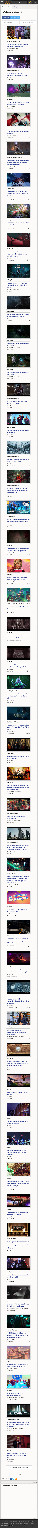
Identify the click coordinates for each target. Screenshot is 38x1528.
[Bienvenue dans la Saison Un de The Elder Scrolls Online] (18, 32)
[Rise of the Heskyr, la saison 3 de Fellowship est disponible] (18, 90)
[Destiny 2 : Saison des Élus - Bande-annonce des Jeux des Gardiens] (18, 1138)
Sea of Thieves (11, 873)
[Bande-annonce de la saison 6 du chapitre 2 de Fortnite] (18, 1200)
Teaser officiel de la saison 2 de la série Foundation (18, 757)
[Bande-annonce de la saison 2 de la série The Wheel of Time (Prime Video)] (18, 713)
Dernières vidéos (6, 7)
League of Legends (12, 1330)
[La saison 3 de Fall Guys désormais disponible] (18, 1381)
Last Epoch (10, 220)
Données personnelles (16, 1524)
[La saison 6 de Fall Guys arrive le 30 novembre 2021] (18, 897)
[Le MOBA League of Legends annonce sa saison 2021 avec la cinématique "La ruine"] (18, 1321)
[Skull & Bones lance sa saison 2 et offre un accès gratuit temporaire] (18, 507)
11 (29, 526)
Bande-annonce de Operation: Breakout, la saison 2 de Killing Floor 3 (17, 285)
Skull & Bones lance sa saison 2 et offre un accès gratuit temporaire (18, 521)
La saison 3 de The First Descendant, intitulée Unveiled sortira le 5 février (17, 254)
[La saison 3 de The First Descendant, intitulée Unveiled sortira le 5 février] (18, 240)
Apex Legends (11, 1301)
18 (29, 555)
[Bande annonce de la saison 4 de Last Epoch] (18, 211)
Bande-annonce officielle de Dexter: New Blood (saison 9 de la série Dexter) (18, 1001)
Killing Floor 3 (11, 189)
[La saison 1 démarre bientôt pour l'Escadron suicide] (18, 595)
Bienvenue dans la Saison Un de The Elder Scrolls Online (17, 45)
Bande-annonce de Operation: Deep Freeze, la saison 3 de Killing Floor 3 (18, 194)
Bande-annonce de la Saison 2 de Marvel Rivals (18, 431)
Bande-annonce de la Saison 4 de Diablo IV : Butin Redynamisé (18, 550)
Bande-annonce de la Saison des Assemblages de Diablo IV (18, 637)
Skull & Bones (11, 516)
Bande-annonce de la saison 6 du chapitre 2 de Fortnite (18, 1214)
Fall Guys (9, 906)
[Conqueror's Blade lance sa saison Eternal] (18, 804)
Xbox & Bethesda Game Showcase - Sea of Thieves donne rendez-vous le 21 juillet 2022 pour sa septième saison (18, 880)
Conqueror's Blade (12, 813)
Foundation (10, 753)
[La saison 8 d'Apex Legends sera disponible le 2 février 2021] (18, 1292)
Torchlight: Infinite (12, 691)
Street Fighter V (11, 1239)
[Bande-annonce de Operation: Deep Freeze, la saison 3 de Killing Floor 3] (18, 179)
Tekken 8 (9, 575)
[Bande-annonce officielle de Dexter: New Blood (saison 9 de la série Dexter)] (18, 987)
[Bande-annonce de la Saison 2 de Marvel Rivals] (18, 418)
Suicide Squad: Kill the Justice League (18, 604)
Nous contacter (8, 1525)
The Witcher (10, 311)
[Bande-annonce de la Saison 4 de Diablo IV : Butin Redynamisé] (18, 536)
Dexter (8, 996)
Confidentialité (4, 1524)
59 (29, 762)
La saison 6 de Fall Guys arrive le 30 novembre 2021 (18, 911)
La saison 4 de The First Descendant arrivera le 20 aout (17, 74)
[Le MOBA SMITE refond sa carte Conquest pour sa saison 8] (18, 1352)
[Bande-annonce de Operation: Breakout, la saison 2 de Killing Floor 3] (18, 271)
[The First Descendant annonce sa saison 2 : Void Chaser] (18, 447)
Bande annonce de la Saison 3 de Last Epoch (18, 344)
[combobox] (10, 22)
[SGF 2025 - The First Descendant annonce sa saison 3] (18, 389)
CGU (31, 1522)
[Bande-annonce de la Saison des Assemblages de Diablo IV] (18, 624)
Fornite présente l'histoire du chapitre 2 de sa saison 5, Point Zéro (17, 1455)
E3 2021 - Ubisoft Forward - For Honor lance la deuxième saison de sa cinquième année (17, 1063)
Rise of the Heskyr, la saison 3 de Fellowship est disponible (18, 103)
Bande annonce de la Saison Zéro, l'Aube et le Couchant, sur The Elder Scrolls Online (18, 163)
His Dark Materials (12, 842)
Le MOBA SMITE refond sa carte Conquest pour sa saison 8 (17, 1365)
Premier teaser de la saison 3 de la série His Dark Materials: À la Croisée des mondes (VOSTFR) (18, 847)
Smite (8, 1361)
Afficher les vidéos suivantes (19, 1467)
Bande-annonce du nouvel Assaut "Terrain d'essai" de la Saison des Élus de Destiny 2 (18, 1183)
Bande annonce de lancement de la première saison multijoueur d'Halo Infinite (17, 941)
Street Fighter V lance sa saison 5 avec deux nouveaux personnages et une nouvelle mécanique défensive (18, 1245)
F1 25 (8, 128)
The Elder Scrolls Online (14, 41)
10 (29, 169)
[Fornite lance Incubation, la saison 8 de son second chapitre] (18, 958)
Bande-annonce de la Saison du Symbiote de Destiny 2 (17, 1122)
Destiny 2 (9, 1118)
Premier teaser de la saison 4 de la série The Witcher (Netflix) (18, 315)
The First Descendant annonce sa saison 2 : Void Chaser (18, 460)
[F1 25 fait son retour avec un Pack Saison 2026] (18, 119)
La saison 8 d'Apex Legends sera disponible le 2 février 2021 (18, 1305)
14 (29, 320)
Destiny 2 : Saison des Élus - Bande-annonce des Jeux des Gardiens (16, 1152)
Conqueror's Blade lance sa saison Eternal (16, 817)
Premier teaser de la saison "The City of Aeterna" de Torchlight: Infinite (17, 696)
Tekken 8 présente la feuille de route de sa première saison (17, 579)
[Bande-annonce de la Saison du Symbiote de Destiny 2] (18, 1109)
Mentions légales (24, 1522)
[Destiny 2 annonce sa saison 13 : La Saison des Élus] (18, 1263)
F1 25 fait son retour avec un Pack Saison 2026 (18, 132)
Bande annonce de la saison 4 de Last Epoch (18, 224)
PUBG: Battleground (13, 1419)
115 (29, 733)
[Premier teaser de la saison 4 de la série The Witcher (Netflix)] (18, 302)
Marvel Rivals (11, 427)
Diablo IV (9, 546)
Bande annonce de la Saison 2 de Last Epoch (18, 373)
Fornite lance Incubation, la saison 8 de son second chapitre (17, 971)
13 (29, 260)
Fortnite (9, 967)
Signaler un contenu (28, 1524)
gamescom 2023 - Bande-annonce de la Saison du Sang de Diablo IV (18, 666)
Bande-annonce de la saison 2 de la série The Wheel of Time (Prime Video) (18, 727)
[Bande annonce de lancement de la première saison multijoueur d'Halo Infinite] (18, 927)
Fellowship (10, 99)
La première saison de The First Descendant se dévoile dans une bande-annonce (17, 490)
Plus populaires (18, 7)
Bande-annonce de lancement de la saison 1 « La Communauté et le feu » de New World (18, 787)
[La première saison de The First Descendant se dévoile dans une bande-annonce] (18, 476)
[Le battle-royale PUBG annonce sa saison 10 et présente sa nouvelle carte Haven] (18, 1410)
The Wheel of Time (12, 722)
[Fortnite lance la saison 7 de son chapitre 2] (18, 1080)
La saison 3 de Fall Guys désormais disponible (15, 1394)
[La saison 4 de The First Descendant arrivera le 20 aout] (18, 61)
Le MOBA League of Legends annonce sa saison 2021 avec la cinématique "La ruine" (17, 1335)
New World (10, 782)
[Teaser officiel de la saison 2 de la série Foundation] (18, 744)
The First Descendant (13, 70)
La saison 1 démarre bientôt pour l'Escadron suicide (18, 608)
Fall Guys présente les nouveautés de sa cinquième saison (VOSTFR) (16, 1032)
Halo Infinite (10, 936)
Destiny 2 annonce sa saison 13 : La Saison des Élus (18, 1276)
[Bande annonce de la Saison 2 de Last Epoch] (18, 360)
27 (29, 496)
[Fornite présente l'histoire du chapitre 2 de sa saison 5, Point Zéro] (18, 1441)
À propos (15, 1522)
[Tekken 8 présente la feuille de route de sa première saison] (18, 565)
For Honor (10, 1058)
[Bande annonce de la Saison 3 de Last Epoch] (18, 331)
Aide (1, 1525)
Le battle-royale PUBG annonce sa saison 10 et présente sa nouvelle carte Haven (18, 1424)
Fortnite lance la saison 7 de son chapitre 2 (17, 1093)
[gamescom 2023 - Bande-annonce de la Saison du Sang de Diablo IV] (18, 653)
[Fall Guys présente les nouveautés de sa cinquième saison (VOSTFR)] (18, 1018)
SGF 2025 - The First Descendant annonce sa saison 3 (17, 402)
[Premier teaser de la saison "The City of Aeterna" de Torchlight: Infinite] (18, 682)
